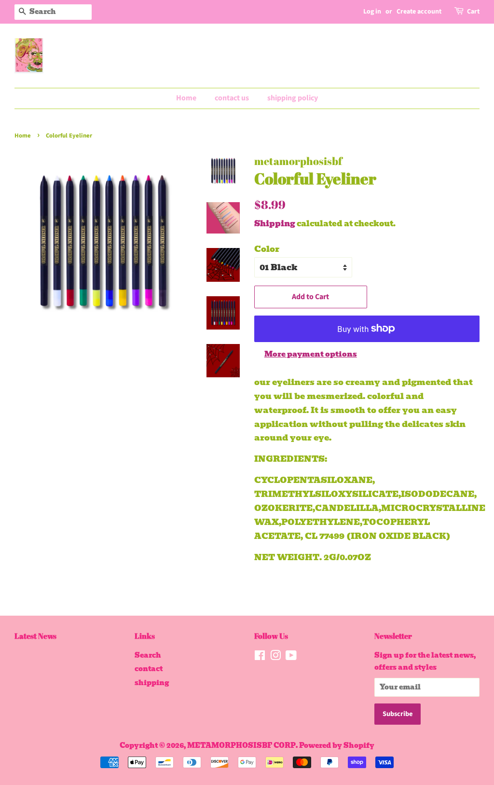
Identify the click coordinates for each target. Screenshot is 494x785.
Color (266, 249)
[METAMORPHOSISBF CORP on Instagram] (275, 657)
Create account (419, 11)
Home (186, 98)
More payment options (310, 354)
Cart (473, 11)
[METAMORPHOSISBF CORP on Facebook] (259, 657)
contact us (232, 98)
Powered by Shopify (336, 745)
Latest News (35, 636)
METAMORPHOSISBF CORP (241, 745)
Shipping (274, 224)
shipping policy (292, 98)
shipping (152, 683)
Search (148, 655)
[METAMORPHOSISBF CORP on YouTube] (291, 657)
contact (149, 669)
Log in (372, 11)
